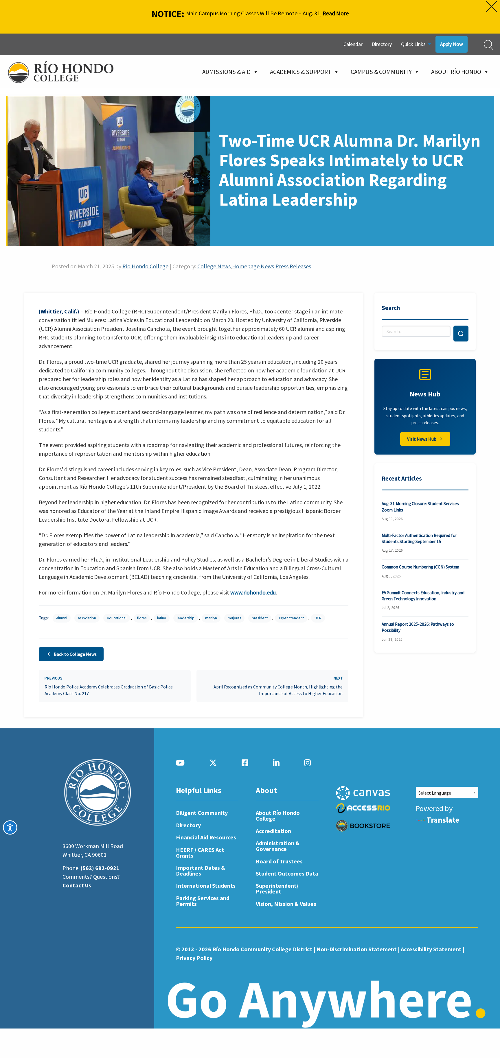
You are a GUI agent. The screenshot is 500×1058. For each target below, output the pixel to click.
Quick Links (413, 44)
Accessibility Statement (431, 949)
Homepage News (253, 266)
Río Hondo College (145, 266)
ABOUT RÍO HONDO (456, 72)
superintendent (291, 618)
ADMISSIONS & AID (226, 72)
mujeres (234, 618)
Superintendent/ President (277, 888)
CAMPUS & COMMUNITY (381, 72)
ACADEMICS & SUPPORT (300, 72)
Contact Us (76, 885)
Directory (382, 44)
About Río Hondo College (278, 815)
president (260, 618)
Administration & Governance (277, 845)
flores (141, 618)
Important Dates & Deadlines (200, 870)
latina (161, 618)
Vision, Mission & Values (286, 903)
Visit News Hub (421, 439)
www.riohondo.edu (253, 592)
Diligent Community (202, 812)
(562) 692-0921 (100, 867)
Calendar (353, 44)
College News (214, 266)
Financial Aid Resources (206, 837)
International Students (206, 885)
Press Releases (293, 266)
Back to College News (75, 654)
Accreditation (273, 830)
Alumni (61, 618)
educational (116, 618)
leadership (185, 618)
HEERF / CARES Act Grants (200, 852)
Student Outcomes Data (287, 873)
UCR (318, 618)
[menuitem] (353, 44)
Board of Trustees (279, 861)
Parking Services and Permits (202, 900)
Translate (443, 820)
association (87, 618)
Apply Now (451, 44)
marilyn (211, 618)
